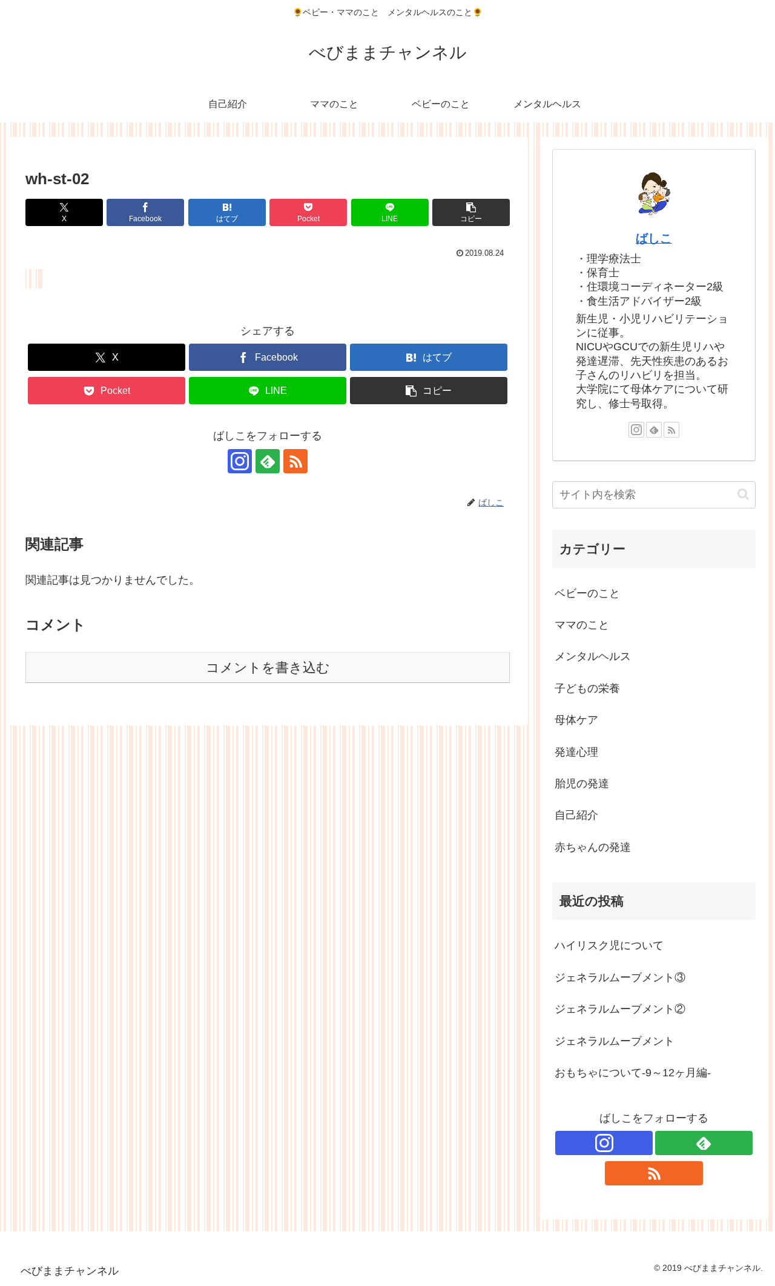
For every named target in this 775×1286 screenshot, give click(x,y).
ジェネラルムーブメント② (620, 1009)
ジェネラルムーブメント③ (620, 977)
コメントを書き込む (268, 667)
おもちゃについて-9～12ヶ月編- (633, 1073)
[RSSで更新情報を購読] (295, 461)
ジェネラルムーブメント (614, 1041)
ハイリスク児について (609, 945)
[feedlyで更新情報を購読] (268, 461)
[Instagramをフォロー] (240, 461)
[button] (471, 212)
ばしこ (654, 238)
